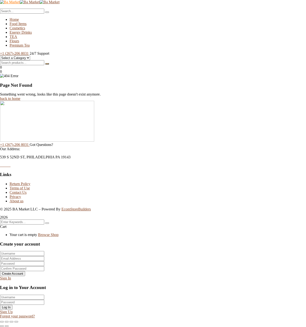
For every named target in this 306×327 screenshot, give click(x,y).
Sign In (5, 278)
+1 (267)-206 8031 (14, 53)
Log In (6, 307)
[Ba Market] (10, 2)
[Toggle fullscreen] (7, 321)
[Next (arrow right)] (7, 326)
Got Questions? (41, 145)
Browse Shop (48, 235)
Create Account (12, 273)
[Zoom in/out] (2, 321)
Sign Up (6, 312)
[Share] (11, 321)
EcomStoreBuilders (76, 209)
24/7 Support (39, 53)
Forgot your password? (17, 316)
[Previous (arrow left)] (2, 326)
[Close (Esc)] (16, 321)
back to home (10, 98)
